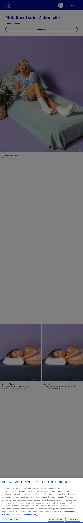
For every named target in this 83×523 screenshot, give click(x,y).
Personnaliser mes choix (12, 519)
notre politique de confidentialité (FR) (22, 515)
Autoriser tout (56, 519)
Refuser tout (73, 519)
